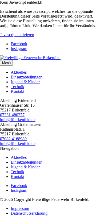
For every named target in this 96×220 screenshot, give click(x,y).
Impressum (20, 208)
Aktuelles (19, 72)
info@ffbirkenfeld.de (17, 119)
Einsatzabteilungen (26, 77)
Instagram (19, 48)
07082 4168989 (13, 138)
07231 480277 (12, 115)
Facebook (19, 43)
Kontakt (17, 91)
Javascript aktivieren (17, 34)
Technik (17, 86)
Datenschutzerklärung (29, 213)
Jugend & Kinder (25, 82)
